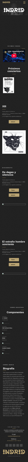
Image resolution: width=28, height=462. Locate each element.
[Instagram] (14, 445)
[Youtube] (21, 445)
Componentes (15, 312)
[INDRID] (6, 2)
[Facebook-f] (7, 445)
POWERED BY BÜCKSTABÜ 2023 (14, 456)
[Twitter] (10, 445)
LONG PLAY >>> (6, 113)
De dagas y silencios (9, 173)
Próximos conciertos (14, 70)
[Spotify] (17, 445)
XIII (4, 106)
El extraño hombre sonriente (13, 243)
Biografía (8, 368)
